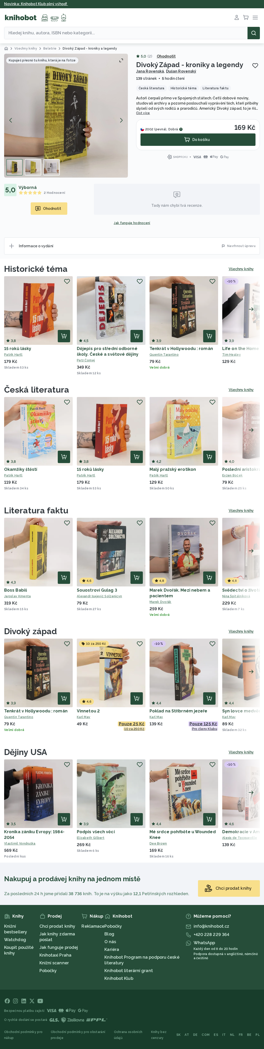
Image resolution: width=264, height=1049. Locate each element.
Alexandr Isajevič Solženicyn (99, 596)
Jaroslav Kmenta (17, 596)
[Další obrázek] (121, 120)
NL (232, 1035)
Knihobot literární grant (128, 970)
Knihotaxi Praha (55, 955)
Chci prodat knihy (57, 926)
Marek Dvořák (160, 602)
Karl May (83, 717)
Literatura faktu (36, 510)
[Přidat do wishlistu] (255, 65)
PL (257, 1035)
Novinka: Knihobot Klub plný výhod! (36, 4)
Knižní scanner (54, 962)
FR (241, 1035)
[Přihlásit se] (236, 17)
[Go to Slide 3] (51, 167)
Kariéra (111, 949)
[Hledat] (254, 33)
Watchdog (15, 939)
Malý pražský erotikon (173, 469)
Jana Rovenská (150, 71)
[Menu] (255, 17)
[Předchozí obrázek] (10, 120)
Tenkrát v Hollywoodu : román (181, 348)
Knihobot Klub (118, 978)
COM (206, 1035)
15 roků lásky (17, 348)
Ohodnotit (166, 56)
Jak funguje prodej (58, 947)
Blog (109, 934)
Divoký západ (30, 631)
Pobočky (48, 970)
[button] (66, 116)
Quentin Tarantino (164, 354)
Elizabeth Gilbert (90, 838)
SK (178, 1035)
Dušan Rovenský (181, 71)
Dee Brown (158, 843)
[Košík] (246, 17)
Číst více (143, 113)
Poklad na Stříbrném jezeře (179, 711)
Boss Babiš (15, 590)
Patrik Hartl (13, 354)
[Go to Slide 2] (33, 167)
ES (216, 1035)
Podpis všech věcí (96, 831)
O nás (110, 941)
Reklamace (92, 926)
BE (249, 1035)
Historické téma (36, 269)
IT (224, 1035)
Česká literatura (36, 389)
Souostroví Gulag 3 (97, 590)
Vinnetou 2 (88, 711)
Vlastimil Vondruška (20, 843)
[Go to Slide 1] (14, 167)
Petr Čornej (86, 360)
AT (187, 1035)
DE (195, 1035)
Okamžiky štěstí (20, 469)
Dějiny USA (25, 752)
